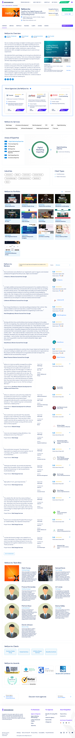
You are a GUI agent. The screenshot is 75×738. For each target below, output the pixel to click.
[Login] (72, 2)
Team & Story (63, 714)
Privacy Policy (34, 732)
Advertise (33, 725)
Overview (4, 25)
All (62, 191)
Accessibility (41, 732)
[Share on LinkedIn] (10, 79)
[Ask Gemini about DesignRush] (63, 723)
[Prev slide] (29, 150)
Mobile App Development (43, 128)
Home (3, 5)
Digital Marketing (61, 125)
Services (11, 25)
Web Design (9, 125)
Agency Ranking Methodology (35, 716)
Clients (33, 25)
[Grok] (68, 722)
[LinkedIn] (61, 732)
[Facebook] (66, 732)
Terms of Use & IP (26, 732)
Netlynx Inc (25, 9)
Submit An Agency (50, 717)
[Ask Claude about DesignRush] (60, 722)
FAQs (32, 723)
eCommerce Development (22, 125)
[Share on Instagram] (13, 79)
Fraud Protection (50, 732)
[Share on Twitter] (8, 79)
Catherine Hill (60, 300)
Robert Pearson (61, 357)
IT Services (55, 128)
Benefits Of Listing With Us (51, 714)
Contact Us (63, 716)
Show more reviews (9, 553)
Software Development (27, 128)
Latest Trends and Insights (35, 720)
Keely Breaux (60, 342)
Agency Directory (8, 5)
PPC (46, 125)
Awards (40, 25)
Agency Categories (35, 714)
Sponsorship (48, 719)
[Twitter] (69, 732)
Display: (51, 265)
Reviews (46, 25)
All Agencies (48, 722)
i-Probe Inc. (60, 280)
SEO (52, 125)
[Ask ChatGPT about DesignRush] (66, 722)
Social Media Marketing (11, 128)
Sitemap (19, 732)
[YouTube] (72, 732)
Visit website (67, 9)
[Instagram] (64, 732)
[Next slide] (51, 150)
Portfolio (18, 25)
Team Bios (26, 25)
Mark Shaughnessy (61, 315)
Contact (67, 14)
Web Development (37, 125)
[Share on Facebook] (5, 79)
